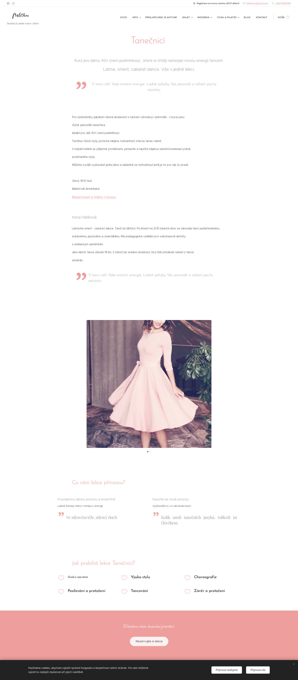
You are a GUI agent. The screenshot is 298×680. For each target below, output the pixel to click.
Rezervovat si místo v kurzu (94, 197)
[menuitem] (124, 17)
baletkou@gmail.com (257, 3)
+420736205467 (283, 3)
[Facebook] (8, 3)
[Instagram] (13, 3)
